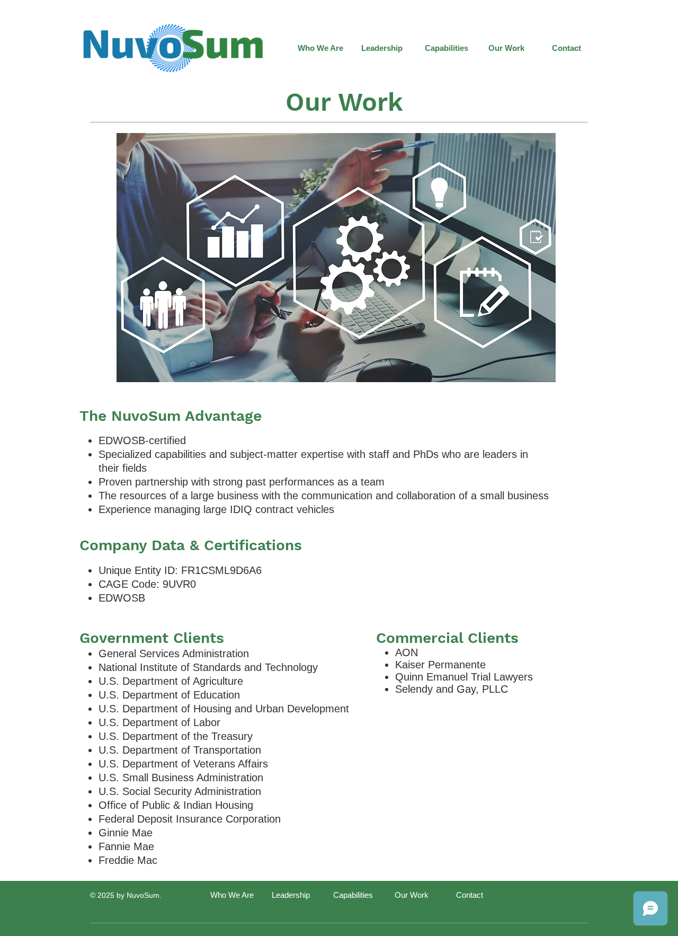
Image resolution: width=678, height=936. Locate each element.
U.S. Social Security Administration (180, 791)
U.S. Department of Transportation (180, 750)
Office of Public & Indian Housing (176, 805)
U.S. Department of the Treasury (176, 736)
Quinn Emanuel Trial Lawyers (464, 677)
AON (406, 652)
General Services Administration (174, 653)
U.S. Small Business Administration (181, 777)
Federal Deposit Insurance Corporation (190, 819)
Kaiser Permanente (440, 664)
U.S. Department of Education (169, 695)
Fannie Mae (126, 846)
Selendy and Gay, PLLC (451, 689)
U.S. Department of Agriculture (171, 681)
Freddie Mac (128, 860)
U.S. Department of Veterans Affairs (183, 764)
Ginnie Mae (126, 832)
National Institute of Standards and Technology (208, 667)
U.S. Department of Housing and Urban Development (224, 708)
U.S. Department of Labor (159, 722)
